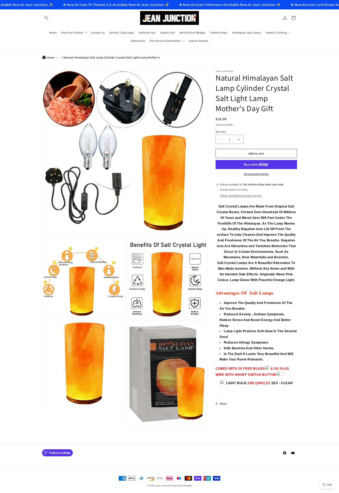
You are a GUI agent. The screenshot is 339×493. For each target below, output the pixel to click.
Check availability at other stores (241, 195)
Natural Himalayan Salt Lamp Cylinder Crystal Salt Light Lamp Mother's (111, 57)
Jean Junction (163, 485)
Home (51, 57)
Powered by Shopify (181, 485)
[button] (46, 18)
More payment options (256, 173)
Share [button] (223, 403)
